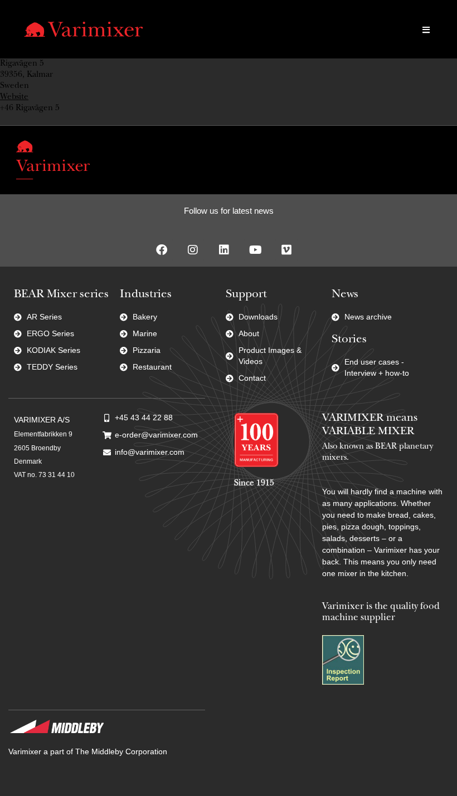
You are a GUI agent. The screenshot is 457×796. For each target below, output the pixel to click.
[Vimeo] (286, 250)
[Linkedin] (224, 250)
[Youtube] (255, 250)
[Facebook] (161, 250)
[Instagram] (193, 250)
